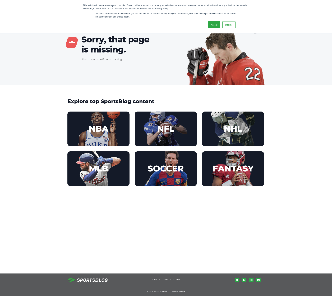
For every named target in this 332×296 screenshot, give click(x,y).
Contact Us (166, 279)
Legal (178, 279)
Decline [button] (229, 24)
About (154, 279)
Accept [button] (214, 24)
